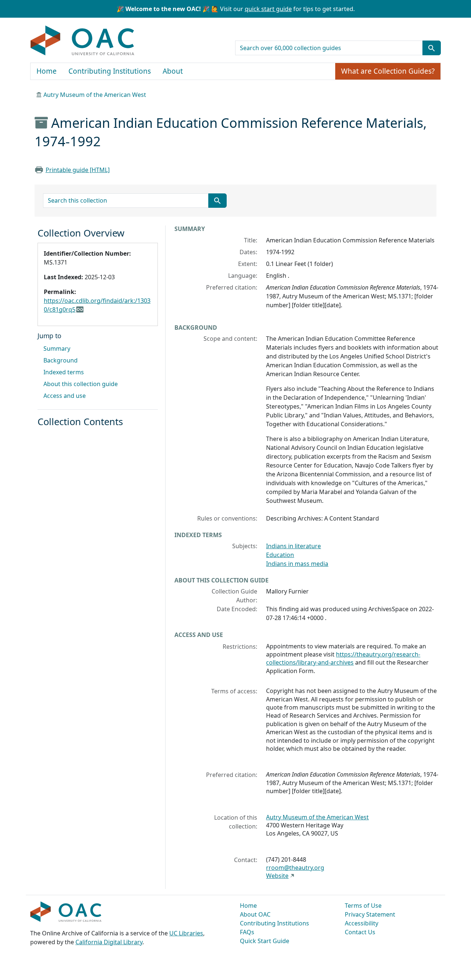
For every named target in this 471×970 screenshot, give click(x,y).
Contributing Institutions (109, 71)
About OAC (255, 914)
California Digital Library (108, 942)
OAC (82, 41)
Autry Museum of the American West (94, 95)
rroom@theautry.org (295, 868)
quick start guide (268, 9)
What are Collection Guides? (388, 71)
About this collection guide (80, 384)
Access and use (64, 396)
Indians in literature (293, 546)
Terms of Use (363, 905)
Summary (56, 348)
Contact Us (360, 932)
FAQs (247, 932)
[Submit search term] (431, 48)
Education (280, 555)
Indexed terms (63, 372)
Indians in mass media (297, 564)
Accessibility (361, 923)
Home (46, 71)
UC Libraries (186, 933)
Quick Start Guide (264, 941)
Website (277, 876)
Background (60, 360)
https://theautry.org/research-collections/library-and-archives (343, 658)
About (173, 71)
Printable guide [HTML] (78, 170)
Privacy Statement (370, 914)
